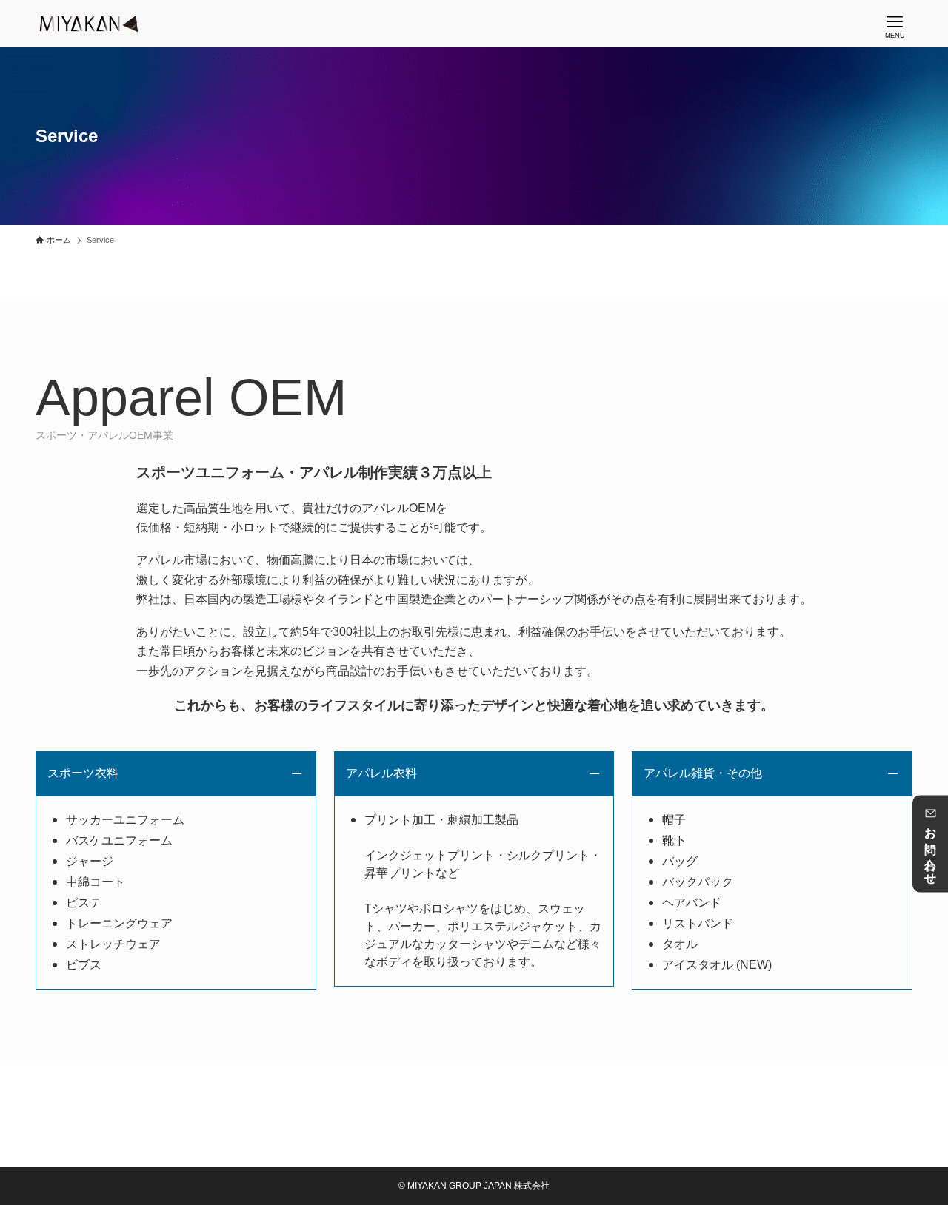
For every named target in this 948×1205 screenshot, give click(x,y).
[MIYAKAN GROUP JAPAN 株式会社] (89, 24)
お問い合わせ (930, 850)
